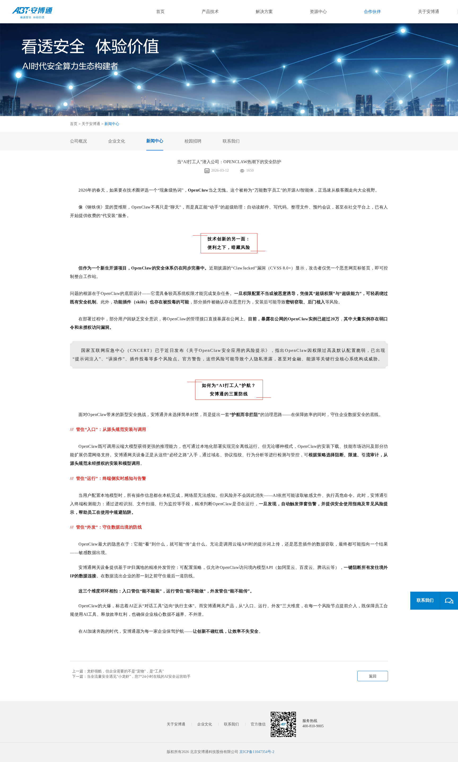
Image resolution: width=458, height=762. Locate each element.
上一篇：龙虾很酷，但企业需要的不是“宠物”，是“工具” (118, 671)
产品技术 (210, 11)
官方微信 (258, 724)
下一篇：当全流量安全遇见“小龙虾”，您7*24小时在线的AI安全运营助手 (131, 677)
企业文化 (204, 724)
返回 (372, 676)
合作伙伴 (372, 11)
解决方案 (264, 11)
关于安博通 (428, 11)
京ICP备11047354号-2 (256, 752)
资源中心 (318, 11)
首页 (160, 11)
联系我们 (231, 724)
